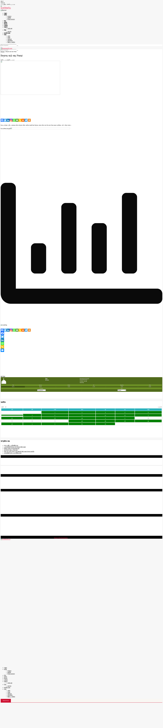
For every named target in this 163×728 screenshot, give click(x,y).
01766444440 (15, 527)
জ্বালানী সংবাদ (7, 33)
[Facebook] (2, 120)
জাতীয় (5, 14)
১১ (125, 415)
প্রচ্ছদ (5, 13)
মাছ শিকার (3, 376)
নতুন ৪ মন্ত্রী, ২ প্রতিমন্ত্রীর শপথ (11, 445)
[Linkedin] (8, 120)
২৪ (105, 421)
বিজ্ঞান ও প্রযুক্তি (11, 42)
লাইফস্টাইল (10, 40)
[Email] (17, 120)
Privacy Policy (5, 496)
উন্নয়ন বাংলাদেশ (11, 19)
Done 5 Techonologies (61, 538)
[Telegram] (25, 120)
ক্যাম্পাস (9, 31)
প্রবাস (8, 36)
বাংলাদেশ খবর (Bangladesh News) (10, 508)
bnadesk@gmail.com (12, 535)
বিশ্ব (5, 21)
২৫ (125, 421)
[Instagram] (11, 120)
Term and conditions (7, 498)
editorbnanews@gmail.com (19, 525)
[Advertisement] (52, 107)
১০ (105, 415)
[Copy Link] (20, 120)
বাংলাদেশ (9, 16)
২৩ (82, 421)
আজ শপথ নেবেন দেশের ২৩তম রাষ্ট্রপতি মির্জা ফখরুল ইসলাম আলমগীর (19, 451)
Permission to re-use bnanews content (12, 500)
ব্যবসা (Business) (5, 513)
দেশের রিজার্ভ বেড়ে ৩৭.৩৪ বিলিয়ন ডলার (12, 453)
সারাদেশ (5, 27)
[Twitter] (5, 120)
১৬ (82, 418)
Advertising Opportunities (8, 501)
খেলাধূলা (6, 25)
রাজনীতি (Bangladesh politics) (9, 511)
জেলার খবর (9, 28)
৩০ (82, 424)
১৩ (12, 418)
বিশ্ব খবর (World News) (7, 510)
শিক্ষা (5, 30)
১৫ (55, 418)
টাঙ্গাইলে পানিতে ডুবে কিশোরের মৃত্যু (11, 448)
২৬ (148, 421)
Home (2, 51)
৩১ (105, 424)
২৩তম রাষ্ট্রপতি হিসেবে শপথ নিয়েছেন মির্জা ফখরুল (15, 447)
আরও (5, 34)
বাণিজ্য (5, 22)
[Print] (22, 120)
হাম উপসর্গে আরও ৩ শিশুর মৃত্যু (11, 450)
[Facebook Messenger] (2, 350)
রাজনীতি (9, 18)
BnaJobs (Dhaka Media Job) (9, 504)
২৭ (12, 424)
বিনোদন (5, 24)
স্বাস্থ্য (8, 37)
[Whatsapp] (14, 120)
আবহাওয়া (9, 39)
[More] (29, 120)
